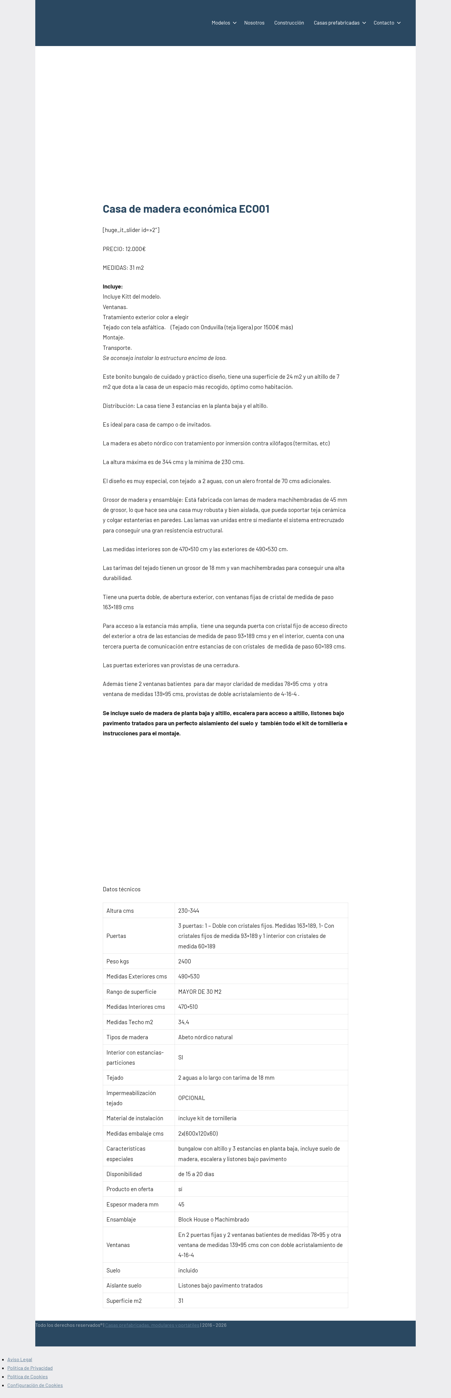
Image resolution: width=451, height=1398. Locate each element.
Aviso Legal (19, 1359)
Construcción (289, 22)
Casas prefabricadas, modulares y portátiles (152, 1325)
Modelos (221, 22)
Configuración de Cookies (35, 1385)
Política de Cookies (27, 1376)
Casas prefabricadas (337, 22)
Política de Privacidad (30, 1368)
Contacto (384, 22)
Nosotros (254, 22)
